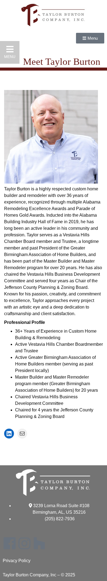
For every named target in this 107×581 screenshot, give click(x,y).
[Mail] (22, 433)
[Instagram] (24, 543)
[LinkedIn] (9, 433)
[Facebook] (9, 543)
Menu (9, 56)
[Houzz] (39, 543)
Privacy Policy (16, 560)
